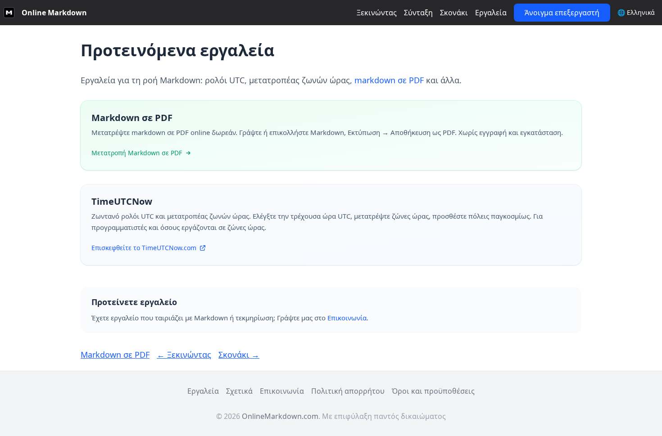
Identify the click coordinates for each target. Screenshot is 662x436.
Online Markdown (54, 13)
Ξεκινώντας (377, 13)
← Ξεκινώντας (184, 354)
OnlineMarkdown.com (280, 416)
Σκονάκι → (238, 354)
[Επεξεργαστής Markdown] (9, 12)
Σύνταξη (418, 13)
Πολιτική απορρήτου (348, 391)
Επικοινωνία (347, 317)
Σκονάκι (454, 13)
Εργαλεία (491, 13)
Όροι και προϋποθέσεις (433, 391)
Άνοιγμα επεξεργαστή (562, 13)
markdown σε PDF (389, 80)
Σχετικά (239, 391)
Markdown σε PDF (115, 354)
